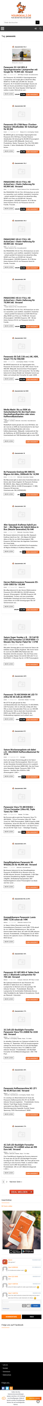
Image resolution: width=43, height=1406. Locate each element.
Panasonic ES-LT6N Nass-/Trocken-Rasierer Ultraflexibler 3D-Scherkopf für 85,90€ (21, 126)
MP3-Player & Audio (23, 74)
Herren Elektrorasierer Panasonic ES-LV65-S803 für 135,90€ (21, 583)
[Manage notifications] (38, 1401)
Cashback (12, 420)
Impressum (6, 1371)
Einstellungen (6, 1308)
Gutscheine (24, 420)
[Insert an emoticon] (24, 1305)
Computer (20, 979)
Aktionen (6, 420)
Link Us (5, 1365)
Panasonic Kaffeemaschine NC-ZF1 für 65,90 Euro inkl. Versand (20, 1089)
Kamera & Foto (25, 189)
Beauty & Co (23, 132)
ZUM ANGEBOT (32, 94)
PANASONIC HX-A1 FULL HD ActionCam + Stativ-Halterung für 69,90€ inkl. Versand (19, 184)
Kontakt (5, 1368)
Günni (5, 132)
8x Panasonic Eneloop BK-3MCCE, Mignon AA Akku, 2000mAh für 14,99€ (21, 473)
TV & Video (31, 361)
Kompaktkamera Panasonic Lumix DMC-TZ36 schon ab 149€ (20, 918)
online (7, 1206)
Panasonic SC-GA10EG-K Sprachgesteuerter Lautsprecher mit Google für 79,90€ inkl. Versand (20, 69)
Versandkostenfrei (33, 74)
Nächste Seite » (16, 1182)
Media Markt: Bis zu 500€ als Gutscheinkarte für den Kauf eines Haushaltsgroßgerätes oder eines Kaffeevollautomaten (19, 413)
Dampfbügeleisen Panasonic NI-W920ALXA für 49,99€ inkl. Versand (20, 863)
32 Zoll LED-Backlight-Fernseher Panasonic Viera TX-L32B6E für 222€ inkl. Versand (21, 1032)
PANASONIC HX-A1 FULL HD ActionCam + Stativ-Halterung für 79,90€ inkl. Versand (19, 300)
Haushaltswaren (31, 420)
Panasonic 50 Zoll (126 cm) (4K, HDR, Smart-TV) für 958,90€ (21, 357)
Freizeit (19, 189)
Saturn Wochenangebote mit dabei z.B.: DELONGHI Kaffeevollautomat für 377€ (21, 752)
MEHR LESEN (9, 94)
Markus (6, 867)
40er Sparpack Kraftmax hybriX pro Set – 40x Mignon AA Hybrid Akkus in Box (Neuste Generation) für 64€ (21, 527)
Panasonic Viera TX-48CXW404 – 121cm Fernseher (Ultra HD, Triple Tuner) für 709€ (19, 809)
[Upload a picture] (29, 1305)
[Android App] (28, 1250)
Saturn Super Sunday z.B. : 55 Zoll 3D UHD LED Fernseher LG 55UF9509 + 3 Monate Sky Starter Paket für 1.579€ (21, 639)
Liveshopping (30, 132)
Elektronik (17, 420)
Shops (23, 1038)
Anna (5, 74)
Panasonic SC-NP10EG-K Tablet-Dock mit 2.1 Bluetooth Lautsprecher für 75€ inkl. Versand (21, 974)
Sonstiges (22, 757)
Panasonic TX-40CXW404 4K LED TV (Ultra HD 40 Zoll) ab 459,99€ (21, 695)
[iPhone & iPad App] (15, 1250)
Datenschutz (7, 1375)
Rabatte (37, 132)
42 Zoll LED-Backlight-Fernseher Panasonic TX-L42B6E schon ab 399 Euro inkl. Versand (20, 1147)
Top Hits (21, 644)
